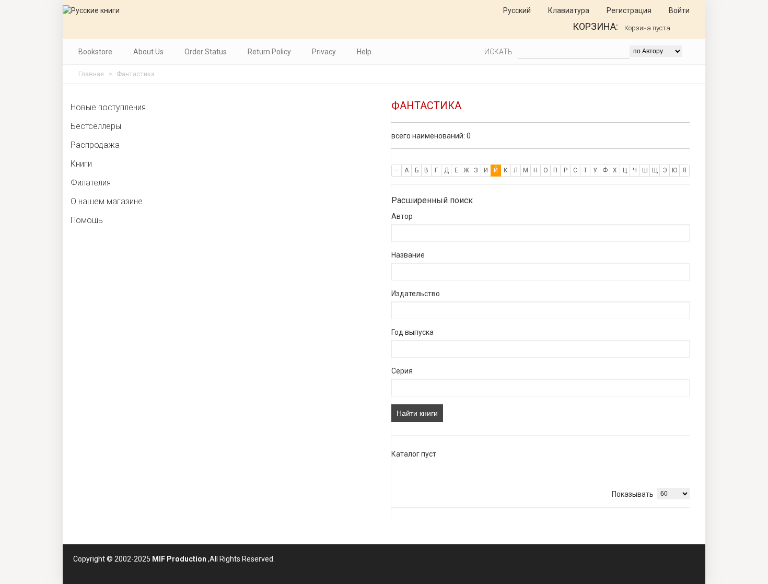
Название (408, 255)
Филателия (91, 183)
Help (364, 52)
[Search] (692, 51)
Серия (402, 371)
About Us (148, 52)
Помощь (87, 220)
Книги (81, 164)
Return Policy (269, 52)
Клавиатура (567, 10)
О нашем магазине (107, 201)
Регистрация (628, 10)
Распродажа (95, 145)
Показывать (633, 494)
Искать (498, 52)
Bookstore (95, 52)
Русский (516, 10)
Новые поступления (108, 107)
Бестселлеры (96, 126)
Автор (402, 216)
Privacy (324, 52)
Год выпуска (412, 332)
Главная (91, 74)
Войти (678, 10)
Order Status (205, 52)
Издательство (415, 293)
